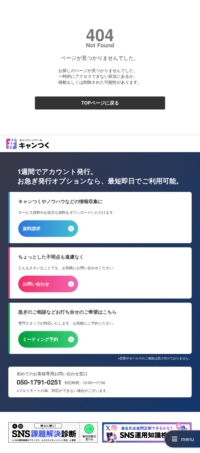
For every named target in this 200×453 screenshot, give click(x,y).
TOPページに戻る (100, 103)
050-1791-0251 (39, 382)
